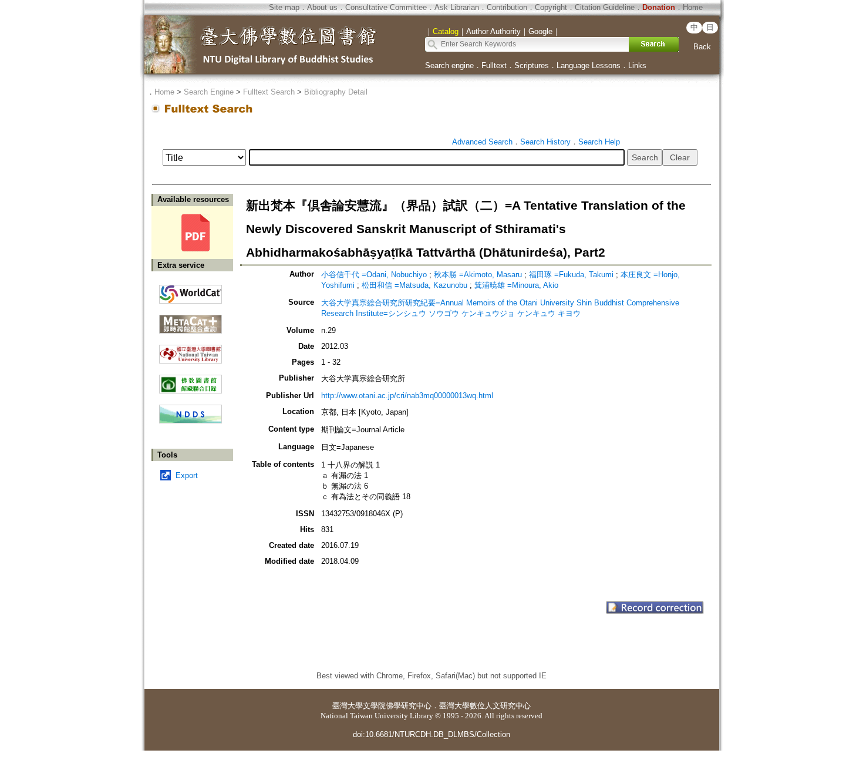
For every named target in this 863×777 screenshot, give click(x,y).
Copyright (551, 7)
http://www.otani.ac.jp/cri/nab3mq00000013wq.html (407, 395)
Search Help (599, 141)
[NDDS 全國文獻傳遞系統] (190, 420)
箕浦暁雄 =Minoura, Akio (516, 285)
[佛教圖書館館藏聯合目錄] (190, 379)
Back (702, 46)
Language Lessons (589, 65)
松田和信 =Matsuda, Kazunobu (416, 285)
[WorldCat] (190, 291)
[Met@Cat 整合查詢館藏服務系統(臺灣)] (190, 320)
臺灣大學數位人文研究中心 (485, 705)
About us (322, 7)
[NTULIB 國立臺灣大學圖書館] (190, 350)
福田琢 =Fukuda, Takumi (572, 274)
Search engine (449, 65)
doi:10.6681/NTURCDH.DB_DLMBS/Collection (431, 734)
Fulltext (494, 65)
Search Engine (209, 92)
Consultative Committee (386, 7)
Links (637, 65)
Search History (545, 141)
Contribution (507, 7)
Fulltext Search (269, 92)
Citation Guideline (605, 7)
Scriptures (531, 65)
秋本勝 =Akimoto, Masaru (479, 274)
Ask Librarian (456, 7)
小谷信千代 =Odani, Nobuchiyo (375, 274)
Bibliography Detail (336, 92)
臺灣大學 (347, 705)
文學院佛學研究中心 (397, 705)
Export (187, 475)
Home (693, 7)
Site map (284, 7)
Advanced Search (482, 141)
